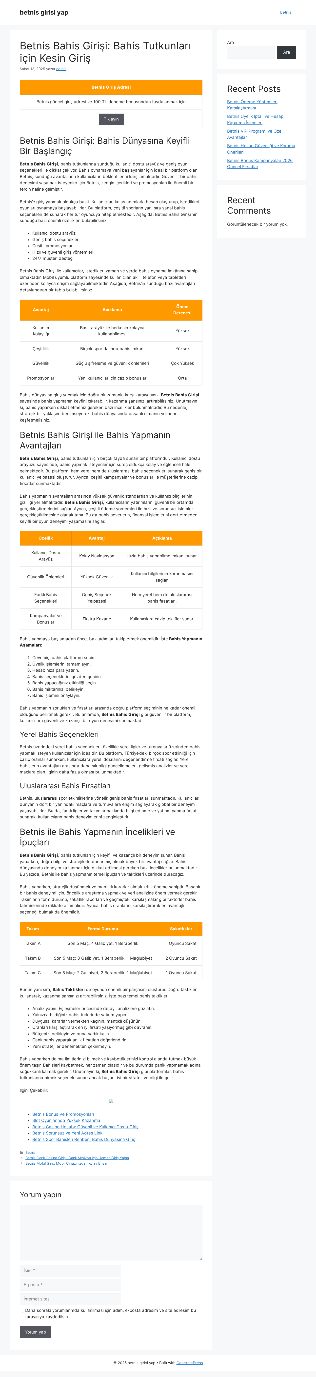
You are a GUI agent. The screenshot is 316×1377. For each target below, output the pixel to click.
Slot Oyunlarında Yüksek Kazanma (66, 1120)
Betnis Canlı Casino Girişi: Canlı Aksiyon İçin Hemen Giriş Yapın (77, 1158)
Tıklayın (111, 119)
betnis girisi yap (44, 12)
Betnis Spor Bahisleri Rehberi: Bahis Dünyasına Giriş (83, 1139)
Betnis (285, 12)
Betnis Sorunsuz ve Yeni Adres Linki (67, 1133)
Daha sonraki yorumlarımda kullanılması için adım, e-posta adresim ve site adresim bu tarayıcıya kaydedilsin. (110, 1313)
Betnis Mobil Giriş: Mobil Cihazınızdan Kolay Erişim (66, 1163)
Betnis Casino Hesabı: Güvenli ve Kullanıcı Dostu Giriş (85, 1126)
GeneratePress (190, 1362)
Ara (230, 42)
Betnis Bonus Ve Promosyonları (63, 1114)
